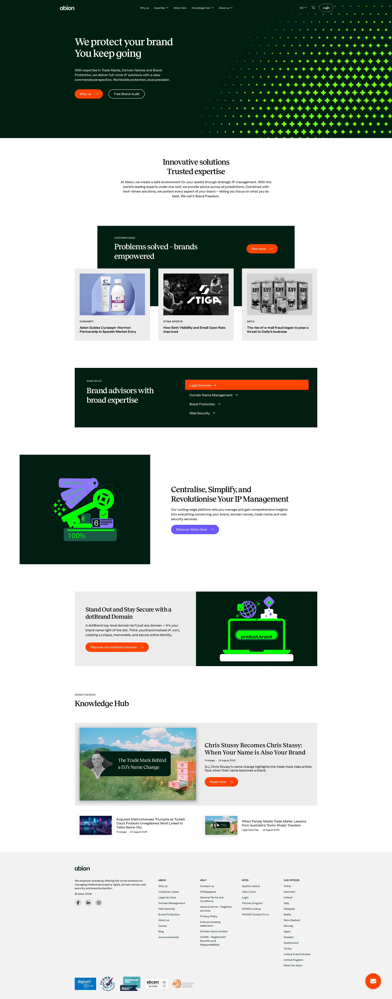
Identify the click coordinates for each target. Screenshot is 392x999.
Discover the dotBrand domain (113, 647)
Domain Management (171, 903)
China (287, 886)
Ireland (288, 897)
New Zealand (292, 920)
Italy (286, 903)
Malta (287, 914)
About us (163, 920)
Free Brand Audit (126, 94)
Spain (287, 931)
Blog (161, 931)
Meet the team (293, 965)
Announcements (168, 937)
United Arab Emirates (297, 954)
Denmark (289, 891)
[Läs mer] (112, 304)
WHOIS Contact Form (255, 914)
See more (258, 249)
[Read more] (196, 764)
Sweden (289, 937)
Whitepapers (208, 891)
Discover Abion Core (191, 529)
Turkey (288, 948)
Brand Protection (169, 914)
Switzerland (291, 942)
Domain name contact (214, 931)
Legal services (167, 897)
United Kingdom (293, 959)
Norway (288, 925)
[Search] (313, 7)
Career (162, 925)
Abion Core (180, 7)
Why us (144, 7)
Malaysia (289, 908)
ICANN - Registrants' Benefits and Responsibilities (213, 940)
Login (326, 7)
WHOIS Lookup (251, 908)
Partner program (252, 903)
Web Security (166, 908)
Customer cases (168, 891)
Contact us (207, 886)
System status (251, 886)
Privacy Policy (208, 916)
